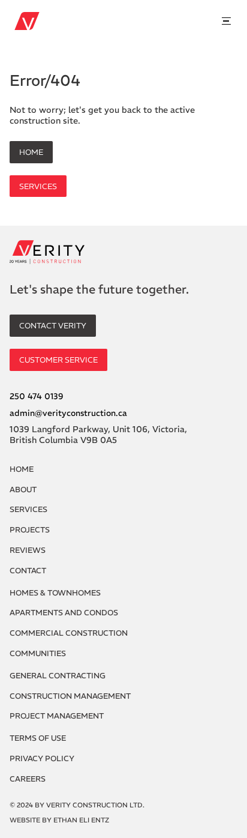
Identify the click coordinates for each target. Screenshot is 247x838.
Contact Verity (52, 325)
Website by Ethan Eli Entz (59, 820)
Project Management (57, 716)
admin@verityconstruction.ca (68, 413)
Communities (38, 653)
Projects (30, 530)
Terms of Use (38, 738)
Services (38, 186)
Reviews (28, 550)
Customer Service (58, 359)
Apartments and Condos (64, 612)
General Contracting (58, 676)
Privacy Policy (42, 758)
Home (31, 152)
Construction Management (70, 696)
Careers (28, 779)
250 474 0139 (37, 396)
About (23, 489)
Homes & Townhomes (55, 593)
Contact (28, 570)
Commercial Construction (69, 633)
